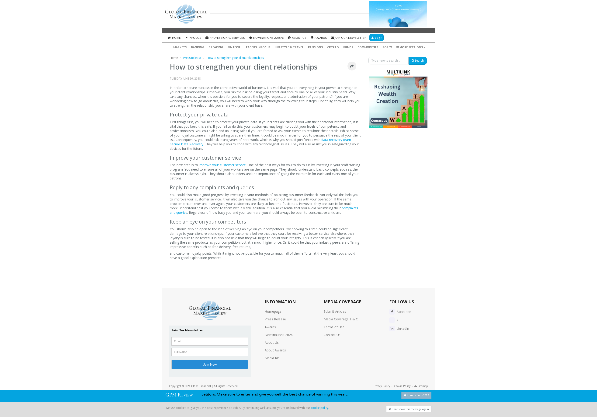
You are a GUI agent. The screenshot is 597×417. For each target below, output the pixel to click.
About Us (298, 37)
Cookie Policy (402, 386)
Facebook (403, 311)
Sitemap (422, 386)
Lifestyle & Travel (289, 47)
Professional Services (227, 37)
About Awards (275, 350)
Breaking (216, 47)
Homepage (273, 311)
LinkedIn (402, 328)
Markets (180, 47)
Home (176, 37)
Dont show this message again (410, 409)
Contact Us (332, 335)
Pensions (315, 47)
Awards (320, 37)
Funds (348, 47)
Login (378, 38)
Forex (387, 47)
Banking (197, 47)
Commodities (368, 47)
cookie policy (319, 408)
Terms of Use (334, 327)
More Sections (411, 47)
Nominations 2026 (279, 335)
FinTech (234, 47)
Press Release (275, 319)
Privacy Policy (381, 386)
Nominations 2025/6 (268, 37)
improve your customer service (222, 165)
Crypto (333, 47)
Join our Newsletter (350, 37)
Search (419, 61)
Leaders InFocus (257, 47)
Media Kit (272, 358)
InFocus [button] (194, 37)
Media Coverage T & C (341, 319)
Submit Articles (335, 311)
